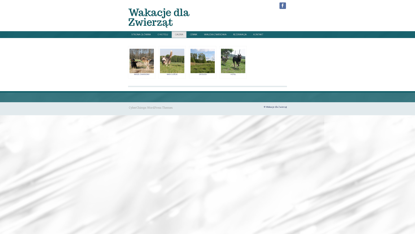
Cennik (193, 34)
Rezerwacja (240, 34)
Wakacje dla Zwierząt (158, 17)
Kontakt (258, 34)
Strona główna (141, 34)
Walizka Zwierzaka (215, 34)
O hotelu (163, 34)
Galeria (179, 34)
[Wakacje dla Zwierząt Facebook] (282, 5)
